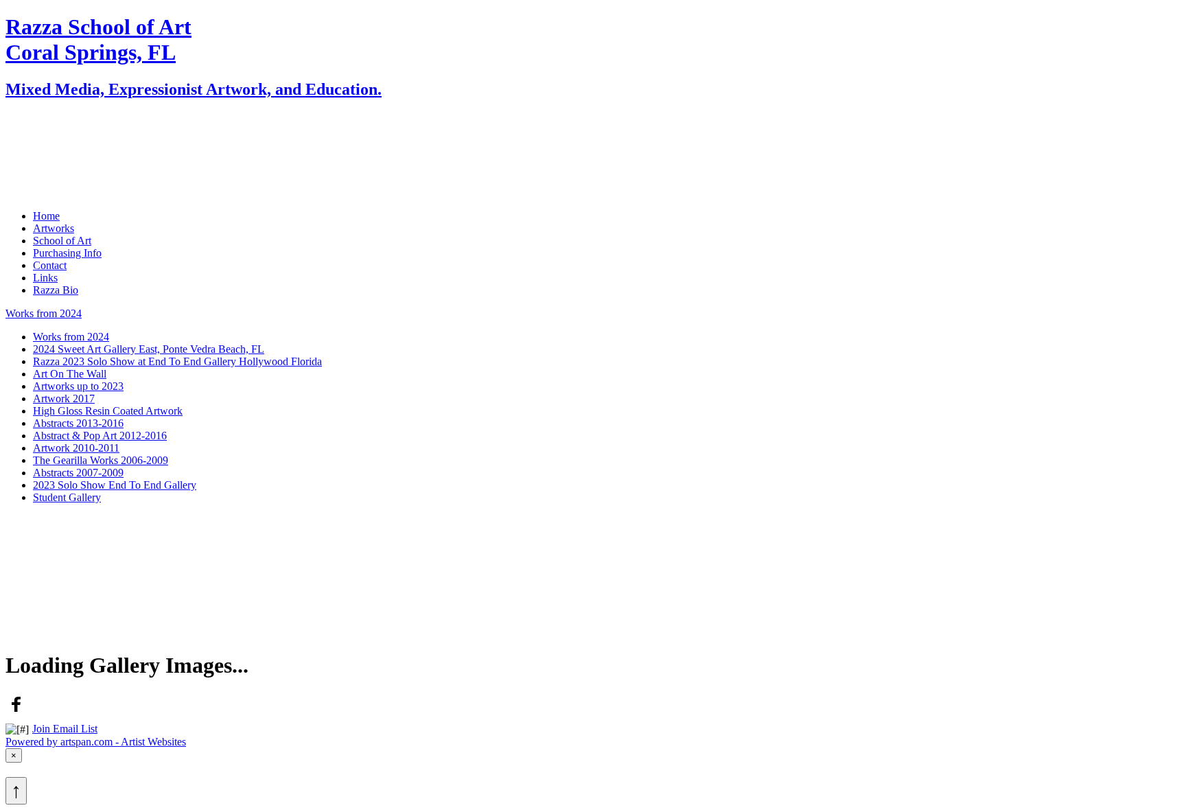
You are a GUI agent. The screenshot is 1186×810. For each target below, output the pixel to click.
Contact (50, 168)
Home (46, 118)
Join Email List (64, 728)
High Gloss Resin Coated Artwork (108, 411)
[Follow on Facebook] (16, 711)
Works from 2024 (43, 313)
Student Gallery (67, 497)
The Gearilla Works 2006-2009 (100, 460)
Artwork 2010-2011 (76, 448)
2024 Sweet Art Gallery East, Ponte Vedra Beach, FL (148, 349)
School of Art (62, 143)
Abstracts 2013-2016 (78, 423)
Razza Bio (55, 192)
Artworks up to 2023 (78, 386)
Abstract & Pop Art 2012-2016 (100, 435)
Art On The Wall (69, 374)
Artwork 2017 (64, 398)
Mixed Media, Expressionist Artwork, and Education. (193, 89)
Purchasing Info (67, 155)
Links (45, 180)
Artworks (53, 131)
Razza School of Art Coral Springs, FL (98, 39)
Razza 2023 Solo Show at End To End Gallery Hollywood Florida (177, 361)
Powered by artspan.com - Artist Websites (95, 742)
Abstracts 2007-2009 (78, 472)
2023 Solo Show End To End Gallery (114, 485)
